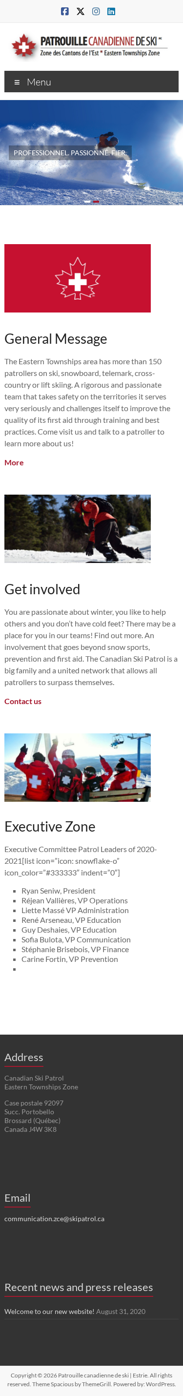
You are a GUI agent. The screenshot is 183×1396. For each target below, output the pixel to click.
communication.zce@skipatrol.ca (54, 1218)
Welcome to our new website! (49, 1311)
